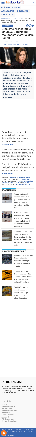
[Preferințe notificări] (4, 433)
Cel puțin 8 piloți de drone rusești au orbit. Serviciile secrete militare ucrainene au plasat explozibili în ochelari (23, 276)
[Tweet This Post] (33, 26)
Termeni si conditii (11, 432)
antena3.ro (7, 173)
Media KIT (22, 432)
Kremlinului (7, 144)
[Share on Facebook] (27, 26)
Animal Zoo (6, 417)
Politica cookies (29, 429)
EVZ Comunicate (8, 419)
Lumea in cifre (7, 11)
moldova (12, 178)
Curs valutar (7, 15)
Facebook (19, 184)
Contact (30, 432)
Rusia (28, 178)
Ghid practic (22, 11)
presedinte (21, 178)
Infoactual (6, 413)
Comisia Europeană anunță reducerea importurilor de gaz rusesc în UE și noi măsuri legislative (21, 292)
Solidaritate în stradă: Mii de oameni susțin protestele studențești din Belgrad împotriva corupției (23, 260)
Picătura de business (10, 7)
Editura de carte (8, 415)
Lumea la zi (25, 179)
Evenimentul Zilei (8, 406)
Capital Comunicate (9, 421)
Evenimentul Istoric (9, 410)
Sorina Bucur (13, 42)
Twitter (27, 184)
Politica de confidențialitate (11, 429)
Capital (4, 404)
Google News (15, 183)
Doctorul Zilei (7, 408)
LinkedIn (26, 183)
